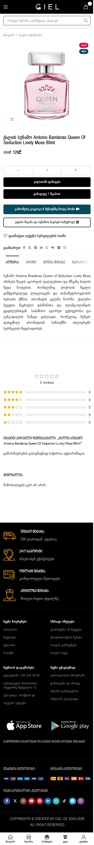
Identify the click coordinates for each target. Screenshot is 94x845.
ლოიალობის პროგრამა (67, 675)
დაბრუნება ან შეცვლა (66, 629)
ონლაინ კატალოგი (64, 699)
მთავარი (9, 35)
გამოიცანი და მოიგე (65, 683)
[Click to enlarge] (12, 119)
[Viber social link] (65, 248)
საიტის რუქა (59, 653)
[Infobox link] (46, 535)
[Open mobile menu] (5, 6)
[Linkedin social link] (41, 248)
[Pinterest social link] (36, 248)
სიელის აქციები (14, 703)
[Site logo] (47, 6)
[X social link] (30, 248)
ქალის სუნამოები (30, 35)
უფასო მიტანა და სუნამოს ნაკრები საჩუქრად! (45, 222)
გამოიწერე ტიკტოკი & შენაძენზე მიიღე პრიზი (45, 209)
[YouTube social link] (31, 801)
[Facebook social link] (24, 248)
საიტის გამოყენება (63, 645)
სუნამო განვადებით (64, 691)
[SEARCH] (86, 20)
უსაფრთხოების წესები (66, 637)
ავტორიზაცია (74, 453)
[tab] (12, 262)
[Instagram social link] (23, 801)
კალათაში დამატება (47, 182)
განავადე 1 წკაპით (47, 194)
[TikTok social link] (64, 801)
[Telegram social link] (59, 248)
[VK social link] (53, 248)
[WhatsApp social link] (47, 248)
